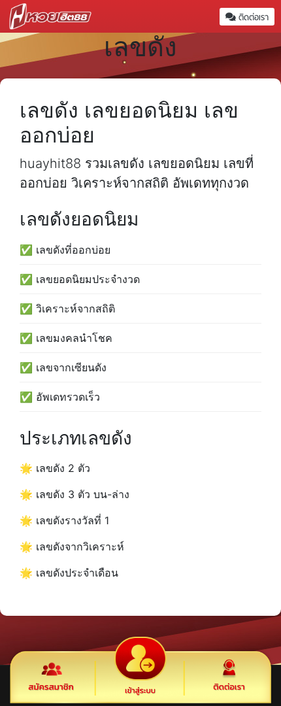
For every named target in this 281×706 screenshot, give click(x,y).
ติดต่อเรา (252, 17)
